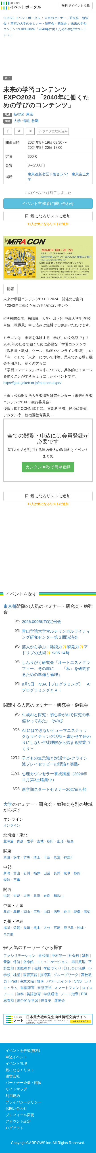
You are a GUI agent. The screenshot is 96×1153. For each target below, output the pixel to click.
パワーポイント (58, 981)
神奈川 (69, 857)
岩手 (30, 841)
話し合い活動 (75, 968)
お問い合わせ (16, 1108)
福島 (70, 841)
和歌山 (59, 896)
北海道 (8, 841)
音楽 (6, 962)
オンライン (11, 825)
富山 (16, 873)
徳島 (57, 911)
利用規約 (13, 1096)
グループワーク (65, 975)
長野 (57, 873)
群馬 (26, 857)
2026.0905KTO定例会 (41, 621)
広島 (36, 911)
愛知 (6, 880)
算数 (85, 955)
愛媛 (77, 911)
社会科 (74, 955)
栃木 (16, 857)
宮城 (40, 841)
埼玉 (36, 857)
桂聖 (16, 975)
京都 (16, 896)
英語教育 (34, 994)
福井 (36, 873)
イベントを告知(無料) (23, 1050)
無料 (20, 994)
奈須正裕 (44, 988)
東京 (29, 114)
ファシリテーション (19, 955)
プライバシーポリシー (23, 1102)
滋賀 (6, 896)
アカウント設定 (18, 1121)
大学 (17, 121)
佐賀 (16, 928)
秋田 (50, 841)
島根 (16, 911)
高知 (87, 911)
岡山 (26, 911)
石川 (26, 873)
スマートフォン (66, 988)
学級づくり (52, 968)
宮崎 (57, 928)
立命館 (28, 962)
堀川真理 (78, 962)
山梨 (47, 873)
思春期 (8, 1000)
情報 (26, 121)
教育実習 (30, 975)
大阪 (26, 896)
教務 (40, 981)
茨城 (6, 857)
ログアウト (14, 1128)
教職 (35, 121)
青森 (20, 841)
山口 (47, 911)
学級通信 (51, 994)
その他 (8, 934)
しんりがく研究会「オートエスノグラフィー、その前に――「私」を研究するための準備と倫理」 (56, 668)
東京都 (10, 606)
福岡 (6, 928)
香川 (67, 911)
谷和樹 (43, 955)
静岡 (77, 873)
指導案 (45, 975)
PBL (84, 994)
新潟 (6, 873)
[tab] (10, 289)
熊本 (36, 928)
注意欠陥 (27, 981)
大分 (47, 928)
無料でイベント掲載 (76, 5)
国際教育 (24, 968)
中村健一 (59, 955)
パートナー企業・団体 (23, 1083)
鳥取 (6, 911)
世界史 (46, 1000)
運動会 (59, 1000)
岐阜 (67, 873)
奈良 (47, 896)
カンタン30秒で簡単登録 (48, 467)
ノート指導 (69, 994)
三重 (16, 880)
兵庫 (36, 896)
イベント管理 (16, 1063)
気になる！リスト (20, 1070)
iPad (13, 981)
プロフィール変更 (20, 1115)
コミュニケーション (52, 962)
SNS (78, 981)
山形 (60, 841)
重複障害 (27, 988)
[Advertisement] (48, 56)
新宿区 (19, 114)
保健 (16, 962)
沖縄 (80, 928)
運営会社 (13, 1076)
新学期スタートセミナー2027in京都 (54, 789)
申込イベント (16, 1057)
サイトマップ (16, 1089)
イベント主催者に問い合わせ (48, 203)
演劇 (37, 968)
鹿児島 (69, 928)
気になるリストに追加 (49, 216)
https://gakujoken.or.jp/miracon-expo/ (32, 383)
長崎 (26, 928)
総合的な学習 (27, 1000)
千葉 (47, 857)
